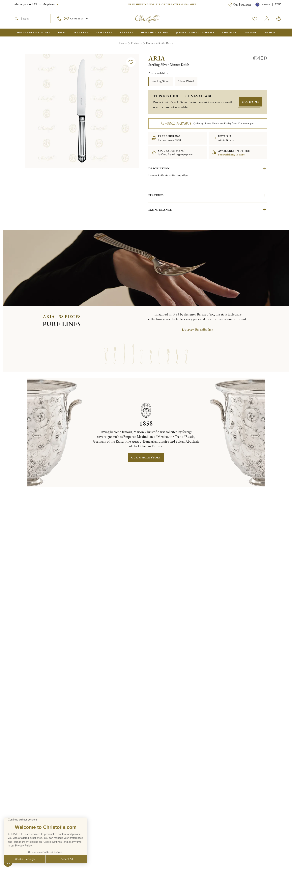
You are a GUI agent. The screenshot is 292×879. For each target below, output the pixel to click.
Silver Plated (186, 81)
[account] (255, 19)
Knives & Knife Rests (159, 43)
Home (123, 43)
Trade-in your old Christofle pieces (33, 4)
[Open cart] (279, 19)
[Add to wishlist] (131, 62)
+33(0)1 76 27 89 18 (178, 123)
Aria (156, 58)
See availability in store (231, 154)
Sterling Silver (161, 81)
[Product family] (105, 350)
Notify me (250, 102)
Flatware (136, 43)
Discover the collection (197, 329)
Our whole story (146, 457)
